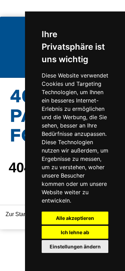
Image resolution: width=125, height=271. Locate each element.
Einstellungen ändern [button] (75, 246)
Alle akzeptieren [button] (75, 218)
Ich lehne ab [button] (75, 232)
